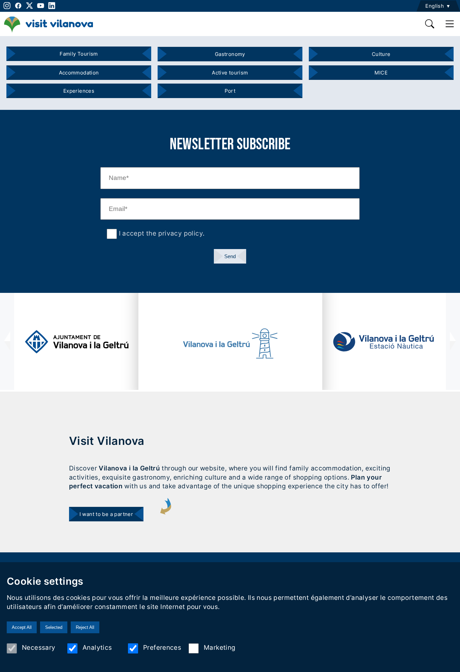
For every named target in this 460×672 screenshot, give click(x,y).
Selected (53, 627)
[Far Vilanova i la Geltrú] (230, 343)
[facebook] (18, 5)
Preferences (162, 647)
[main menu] (450, 23)
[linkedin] (51, 5)
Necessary (38, 647)
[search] (430, 23)
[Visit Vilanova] (48, 32)
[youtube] (40, 5)
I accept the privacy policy (160, 233)
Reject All (85, 627)
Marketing (219, 647)
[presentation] (7, 341)
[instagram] (6, 5)
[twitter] (29, 5)
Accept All (22, 627)
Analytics (97, 647)
